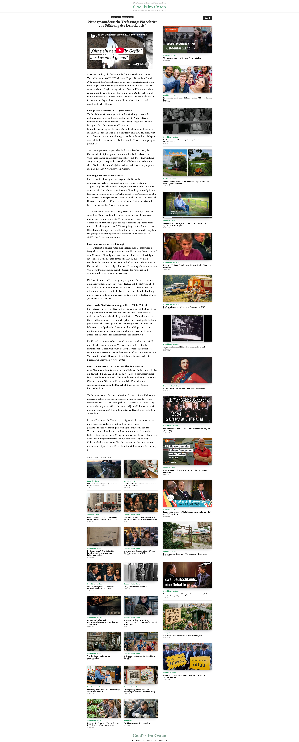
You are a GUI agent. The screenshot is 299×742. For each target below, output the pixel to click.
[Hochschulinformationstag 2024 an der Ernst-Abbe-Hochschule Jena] (187, 79)
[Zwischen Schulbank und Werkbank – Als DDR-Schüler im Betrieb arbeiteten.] (104, 708)
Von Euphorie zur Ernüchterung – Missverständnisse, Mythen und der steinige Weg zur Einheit (186, 595)
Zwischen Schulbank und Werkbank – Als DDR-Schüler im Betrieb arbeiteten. (103, 724)
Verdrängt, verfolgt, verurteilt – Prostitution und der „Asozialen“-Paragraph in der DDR (140, 622)
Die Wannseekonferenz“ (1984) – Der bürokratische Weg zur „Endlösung (186, 429)
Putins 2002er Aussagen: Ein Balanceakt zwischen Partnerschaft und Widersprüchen (187, 513)
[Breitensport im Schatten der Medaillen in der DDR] (141, 641)
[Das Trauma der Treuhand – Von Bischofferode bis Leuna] (187, 535)
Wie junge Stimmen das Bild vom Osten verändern (182, 58)
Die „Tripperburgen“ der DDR (135, 586)
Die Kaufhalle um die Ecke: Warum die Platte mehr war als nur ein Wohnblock (102, 518)
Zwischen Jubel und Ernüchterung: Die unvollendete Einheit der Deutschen (187, 266)
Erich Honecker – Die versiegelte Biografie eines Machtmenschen (181, 141)
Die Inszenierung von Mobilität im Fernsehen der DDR (184, 307)
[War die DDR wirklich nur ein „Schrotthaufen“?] (104, 641)
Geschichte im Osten (132, 514)
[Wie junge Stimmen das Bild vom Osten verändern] (187, 39)
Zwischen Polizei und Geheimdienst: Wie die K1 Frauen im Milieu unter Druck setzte (140, 518)
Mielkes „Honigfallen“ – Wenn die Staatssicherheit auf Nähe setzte (100, 587)
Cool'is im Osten (115, 17)
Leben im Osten (93, 481)
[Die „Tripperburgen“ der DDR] (141, 572)
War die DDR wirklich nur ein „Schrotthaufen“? (98, 657)
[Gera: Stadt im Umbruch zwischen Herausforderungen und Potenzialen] (187, 451)
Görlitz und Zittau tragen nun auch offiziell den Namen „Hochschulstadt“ (184, 676)
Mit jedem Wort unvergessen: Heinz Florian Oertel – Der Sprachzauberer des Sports (185, 224)
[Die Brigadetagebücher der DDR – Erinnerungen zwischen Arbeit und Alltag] (141, 675)
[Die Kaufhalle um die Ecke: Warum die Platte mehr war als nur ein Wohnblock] (104, 502)
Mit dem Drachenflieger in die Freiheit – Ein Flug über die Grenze (102, 484)
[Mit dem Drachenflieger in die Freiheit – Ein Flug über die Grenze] (104, 469)
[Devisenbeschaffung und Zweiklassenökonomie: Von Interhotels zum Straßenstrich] (104, 605)
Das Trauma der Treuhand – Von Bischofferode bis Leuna (185, 554)
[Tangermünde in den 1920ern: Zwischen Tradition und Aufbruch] (187, 328)
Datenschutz (151, 740)
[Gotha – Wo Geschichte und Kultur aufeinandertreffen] (187, 370)
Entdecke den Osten (171, 386)
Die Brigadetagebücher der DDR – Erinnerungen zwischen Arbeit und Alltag (139, 690)
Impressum (162, 740)
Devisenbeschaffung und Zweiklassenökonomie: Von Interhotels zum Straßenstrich (103, 622)
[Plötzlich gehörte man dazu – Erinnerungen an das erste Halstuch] (104, 675)
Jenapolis (128, 720)
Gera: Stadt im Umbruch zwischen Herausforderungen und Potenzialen (185, 471)
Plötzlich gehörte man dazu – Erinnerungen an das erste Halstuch (103, 690)
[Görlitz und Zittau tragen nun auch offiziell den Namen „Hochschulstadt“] (187, 656)
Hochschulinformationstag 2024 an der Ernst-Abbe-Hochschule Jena (187, 99)
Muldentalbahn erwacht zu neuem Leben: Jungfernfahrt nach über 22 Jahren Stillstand (186, 182)
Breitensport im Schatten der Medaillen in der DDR (139, 657)
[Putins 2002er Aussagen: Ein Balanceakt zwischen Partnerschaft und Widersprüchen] (187, 493)
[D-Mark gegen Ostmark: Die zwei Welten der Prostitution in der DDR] (141, 536)
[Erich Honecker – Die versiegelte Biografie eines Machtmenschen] (187, 121)
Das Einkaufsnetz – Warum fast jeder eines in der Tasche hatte (140, 484)
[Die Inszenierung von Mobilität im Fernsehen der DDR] (187, 288)
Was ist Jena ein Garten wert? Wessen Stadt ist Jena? (183, 635)
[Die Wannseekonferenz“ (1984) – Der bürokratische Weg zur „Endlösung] (187, 409)
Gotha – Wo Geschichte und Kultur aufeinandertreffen (184, 388)
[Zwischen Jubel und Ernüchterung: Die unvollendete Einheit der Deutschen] (187, 246)
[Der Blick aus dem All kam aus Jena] (141, 708)
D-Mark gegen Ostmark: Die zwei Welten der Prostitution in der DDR (139, 552)
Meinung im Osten (127, 17)
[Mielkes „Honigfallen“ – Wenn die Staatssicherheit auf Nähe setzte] (104, 572)
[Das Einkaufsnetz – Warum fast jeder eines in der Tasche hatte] (141, 469)
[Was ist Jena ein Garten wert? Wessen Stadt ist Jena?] (187, 616)
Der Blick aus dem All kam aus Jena (137, 723)
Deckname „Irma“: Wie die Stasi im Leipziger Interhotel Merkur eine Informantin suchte (100, 553)
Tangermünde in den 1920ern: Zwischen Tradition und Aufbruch (184, 348)
